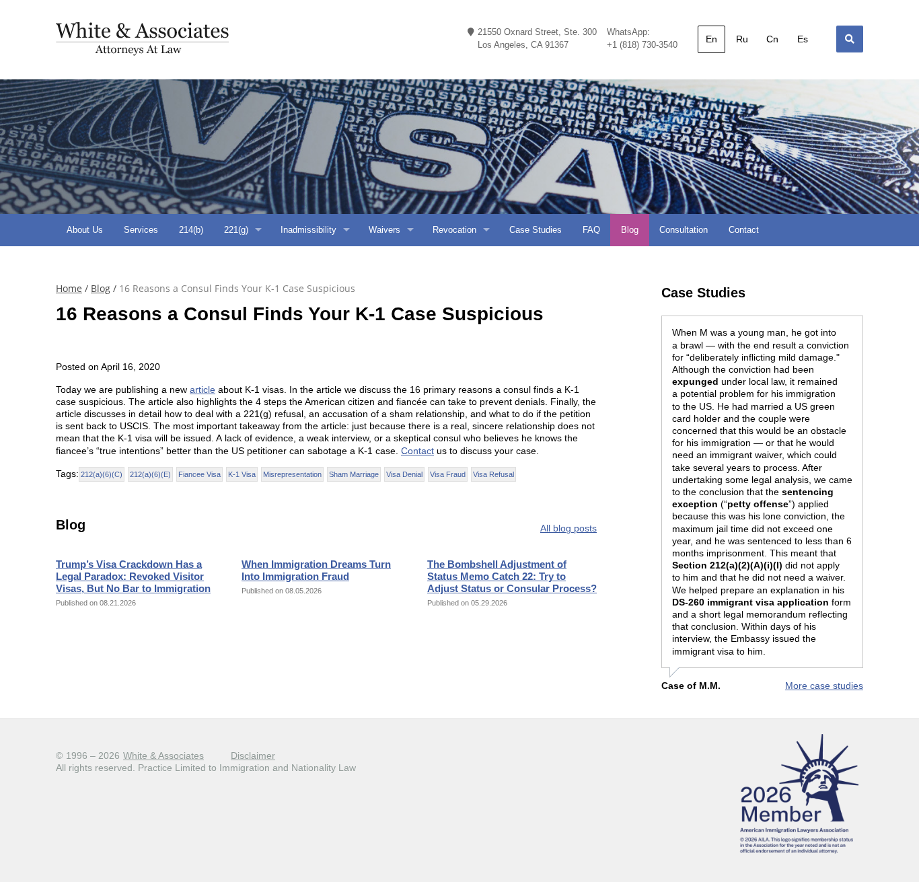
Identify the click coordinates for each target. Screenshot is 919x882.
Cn (772, 39)
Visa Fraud (448, 474)
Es (802, 39)
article (202, 389)
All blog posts (568, 528)
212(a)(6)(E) (150, 474)
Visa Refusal (493, 474)
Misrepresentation (292, 474)
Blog (100, 289)
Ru (742, 39)
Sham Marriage (354, 474)
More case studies (824, 685)
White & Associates (163, 755)
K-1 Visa (242, 474)
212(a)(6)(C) (101, 474)
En (711, 39)
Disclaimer (253, 755)
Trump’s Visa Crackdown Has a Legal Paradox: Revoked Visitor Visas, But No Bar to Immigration (133, 576)
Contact (417, 450)
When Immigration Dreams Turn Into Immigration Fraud (316, 570)
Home (69, 289)
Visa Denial (404, 474)
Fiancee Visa (199, 474)
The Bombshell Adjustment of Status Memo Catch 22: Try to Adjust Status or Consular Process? (512, 576)
